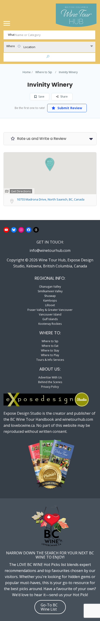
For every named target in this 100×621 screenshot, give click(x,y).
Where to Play (50, 355)
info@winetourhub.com (50, 250)
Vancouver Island (50, 314)
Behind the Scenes (50, 382)
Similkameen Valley (50, 291)
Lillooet (50, 305)
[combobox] (49, 47)
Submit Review (69, 108)
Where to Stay (50, 350)
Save (41, 97)
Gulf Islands (50, 319)
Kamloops (50, 300)
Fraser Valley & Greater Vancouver (50, 310)
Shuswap (50, 296)
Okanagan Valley (50, 287)
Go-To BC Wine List (49, 607)
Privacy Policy (50, 387)
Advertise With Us (50, 377)
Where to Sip (43, 72)
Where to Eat (50, 346)
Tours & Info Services (50, 360)
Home (27, 72)
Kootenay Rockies (50, 324)
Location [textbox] (29, 47)
